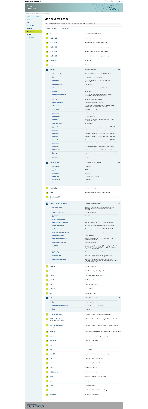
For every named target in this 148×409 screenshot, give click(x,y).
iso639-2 (56, 105)
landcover (53, 340)
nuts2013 (56, 136)
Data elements (31, 25)
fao (51, 271)
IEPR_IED (53, 331)
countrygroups (58, 84)
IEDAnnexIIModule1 (56, 314)
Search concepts (65, 28)
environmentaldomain (60, 94)
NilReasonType (58, 123)
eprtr (51, 192)
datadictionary (54, 162)
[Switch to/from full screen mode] (113, 1)
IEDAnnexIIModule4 (56, 325)
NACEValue (57, 246)
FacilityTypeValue (59, 235)
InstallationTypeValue (60, 242)
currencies (57, 87)
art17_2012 (53, 51)
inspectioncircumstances (61, 305)
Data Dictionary (39, 13)
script (55, 153)
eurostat (52, 266)
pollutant (56, 309)
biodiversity (53, 60)
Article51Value (58, 207)
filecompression (58, 102)
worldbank (53, 394)
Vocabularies (30, 31)
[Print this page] (111, 1)
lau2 (51, 349)
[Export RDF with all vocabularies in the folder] (119, 70)
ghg (51, 284)
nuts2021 (56, 143)
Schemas (29, 28)
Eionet (33, 13)
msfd (51, 363)
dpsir (55, 91)
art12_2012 (53, 38)
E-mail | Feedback (31, 404)
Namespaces (30, 37)
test (51, 381)
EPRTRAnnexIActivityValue (61, 232)
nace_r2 (56, 119)
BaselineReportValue (59, 212)
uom (51, 385)
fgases (52, 275)
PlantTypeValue (58, 252)
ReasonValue (57, 255)
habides (52, 289)
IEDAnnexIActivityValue (60, 238)
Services (29, 34)
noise (51, 367)
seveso (52, 376)
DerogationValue (58, 229)
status (56, 182)
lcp (51, 358)
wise (51, 390)
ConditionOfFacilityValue (61, 222)
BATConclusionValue (60, 219)
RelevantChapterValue (60, 259)
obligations (57, 179)
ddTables (56, 173)
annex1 (56, 302)
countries (56, 80)
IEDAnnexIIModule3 (56, 319)
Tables (28, 22)
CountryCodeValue (59, 225)
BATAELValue (57, 216)
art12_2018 (53, 42)
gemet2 (52, 280)
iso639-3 (56, 109)
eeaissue (56, 176)
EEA (33, 1)
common (52, 69)
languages (57, 116)
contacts (56, 166)
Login (107, 1)
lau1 (51, 345)
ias (51, 293)
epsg (55, 99)
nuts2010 (56, 133)
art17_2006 (53, 47)
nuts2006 (56, 130)
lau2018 (52, 354)
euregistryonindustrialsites (58, 203)
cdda (51, 65)
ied (51, 298)
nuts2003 (56, 127)
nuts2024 (56, 146)
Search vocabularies (52, 28)
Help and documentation (33, 16)
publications (54, 372)
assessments (57, 73)
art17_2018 (53, 56)
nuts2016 (56, 139)
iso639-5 (56, 113)
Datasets (29, 19)
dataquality (53, 188)
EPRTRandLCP (55, 197)
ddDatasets (57, 170)
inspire (52, 336)
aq (50, 33)
